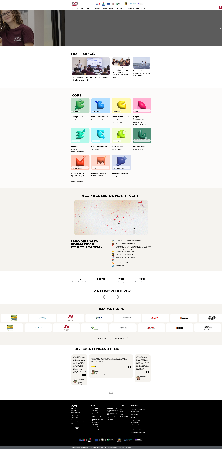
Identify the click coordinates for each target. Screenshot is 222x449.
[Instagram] (73, 428)
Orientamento (80, 8)
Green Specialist (95, 410)
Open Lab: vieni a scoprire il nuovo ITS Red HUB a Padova (141, 73)
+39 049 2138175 (74, 415)
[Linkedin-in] (80, 428)
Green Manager (95, 424)
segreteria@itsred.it (74, 419)
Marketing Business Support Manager (97, 420)
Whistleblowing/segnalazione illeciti (138, 432)
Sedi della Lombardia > (98, 120)
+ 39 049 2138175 (135, 411)
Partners (105, 8)
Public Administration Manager (98, 415)
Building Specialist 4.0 (111, 417)
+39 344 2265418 (136, 422)
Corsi (73, 8)
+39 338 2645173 (75, 417)
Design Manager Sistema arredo (97, 413)
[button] (1, 28)
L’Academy (97, 8)
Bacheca (111, 8)
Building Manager (95, 422)
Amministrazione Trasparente (133, 8)
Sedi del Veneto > (76, 120)
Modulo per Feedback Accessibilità (138, 429)
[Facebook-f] (71, 428)
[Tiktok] (76, 428)
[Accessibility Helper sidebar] (220, 7)
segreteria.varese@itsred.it (136, 424)
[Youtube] (78, 428)
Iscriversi (89, 8)
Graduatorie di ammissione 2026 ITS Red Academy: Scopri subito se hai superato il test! (121, 72)
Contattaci (119, 8)
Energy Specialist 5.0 (96, 429)
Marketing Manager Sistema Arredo (97, 417)
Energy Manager (95, 426)
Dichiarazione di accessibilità (137, 427)
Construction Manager (96, 427)
